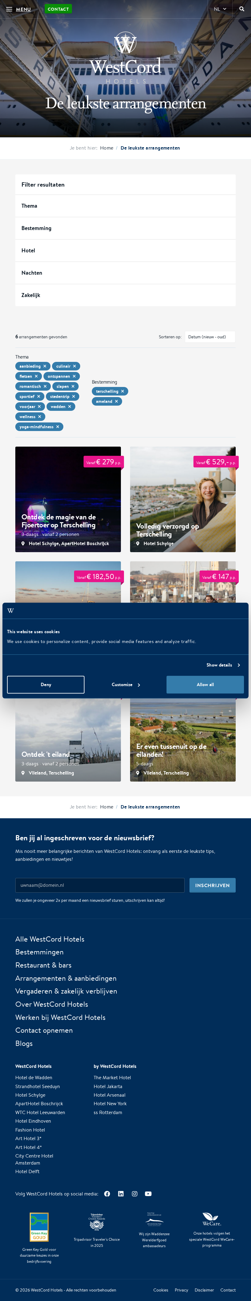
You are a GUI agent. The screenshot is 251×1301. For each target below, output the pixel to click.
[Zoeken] (242, 9)
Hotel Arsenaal (110, 1095)
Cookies (160, 1290)
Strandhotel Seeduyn (37, 1086)
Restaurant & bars (43, 965)
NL (217, 9)
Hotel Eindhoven (33, 1121)
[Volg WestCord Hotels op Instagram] (134, 1194)
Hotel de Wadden (33, 1078)
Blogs (24, 1043)
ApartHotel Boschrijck (39, 1104)
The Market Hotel (112, 1078)
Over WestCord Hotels (51, 1004)
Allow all (205, 684)
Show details (219, 665)
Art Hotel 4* (28, 1147)
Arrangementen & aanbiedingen (66, 978)
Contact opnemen (44, 1030)
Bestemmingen (39, 952)
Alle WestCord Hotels (49, 939)
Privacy (181, 1290)
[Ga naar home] (125, 57)
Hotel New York (110, 1104)
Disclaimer (204, 1290)
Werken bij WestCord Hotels (60, 1017)
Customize (122, 684)
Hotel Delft (27, 1172)
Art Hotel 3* (28, 1139)
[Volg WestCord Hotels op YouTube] (148, 1194)
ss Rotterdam (108, 1112)
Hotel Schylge (30, 1095)
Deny (46, 684)
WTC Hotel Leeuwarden (40, 1112)
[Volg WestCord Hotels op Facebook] (107, 1194)
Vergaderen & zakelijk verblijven (66, 991)
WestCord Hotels (47, 1290)
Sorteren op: (170, 337)
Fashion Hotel (30, 1130)
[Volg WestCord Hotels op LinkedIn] (121, 1194)
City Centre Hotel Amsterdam (34, 1159)
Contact (58, 9)
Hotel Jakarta (108, 1086)
